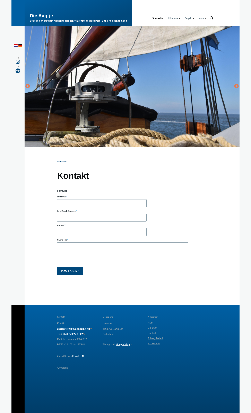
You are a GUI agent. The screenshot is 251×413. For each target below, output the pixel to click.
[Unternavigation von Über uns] (181, 18)
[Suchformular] (211, 18)
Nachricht (62, 240)
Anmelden (62, 368)
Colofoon (152, 328)
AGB (150, 322)
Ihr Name (61, 197)
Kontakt (152, 333)
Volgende (236, 86)
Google (123, 344)
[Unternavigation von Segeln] (195, 18)
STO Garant (154, 343)
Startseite (62, 161)
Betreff (60, 225)
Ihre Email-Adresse (66, 211)
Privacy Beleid (155, 338)
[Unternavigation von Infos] (207, 18)
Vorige (28, 86)
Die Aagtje (41, 15)
